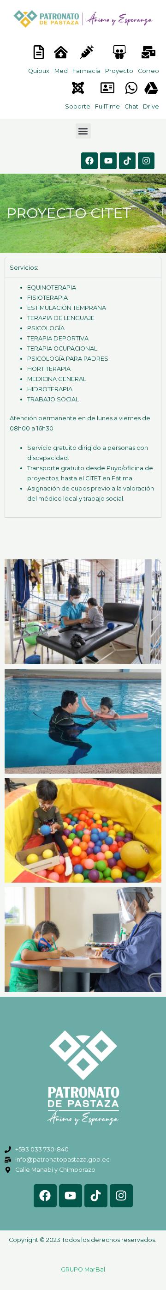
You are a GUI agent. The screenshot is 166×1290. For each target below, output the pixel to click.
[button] (83, 131)
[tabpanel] (83, 397)
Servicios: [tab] (24, 267)
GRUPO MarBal (83, 1269)
